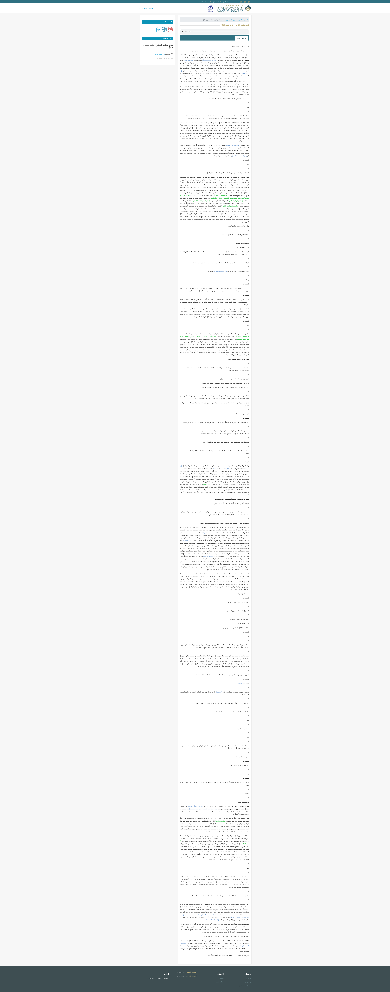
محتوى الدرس (241, 38)
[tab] (241, 38)
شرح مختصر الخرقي (231, 19)
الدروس (150, 8)
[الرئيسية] (234, 8)
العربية (166, 978)
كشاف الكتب (143, 8)
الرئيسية (246, 19)
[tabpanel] (214, 501)
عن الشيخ (225, 1)
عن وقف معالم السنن (203, 1)
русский (151, 978)
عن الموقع (216, 1)
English (159, 978)
